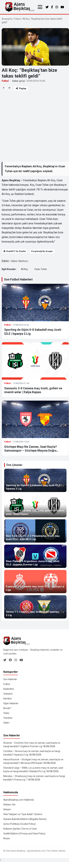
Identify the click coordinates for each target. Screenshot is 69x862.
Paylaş (22, 88)
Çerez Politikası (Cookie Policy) (19, 824)
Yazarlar (7, 718)
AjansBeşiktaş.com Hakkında (18, 799)
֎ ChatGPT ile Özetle (15, 251)
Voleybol (7, 693)
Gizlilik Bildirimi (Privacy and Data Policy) (24, 833)
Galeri (6, 722)
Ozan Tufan (40, 269)
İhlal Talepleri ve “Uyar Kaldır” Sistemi (22, 814)
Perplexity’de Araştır (42, 251)
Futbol (17, 18)
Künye (6, 838)
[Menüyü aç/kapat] (40, 7)
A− (4, 88)
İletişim (7, 809)
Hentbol (7, 698)
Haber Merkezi (19, 261)
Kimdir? (7, 708)
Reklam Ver (9, 804)
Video (6, 713)
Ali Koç (24, 269)
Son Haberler (10, 679)
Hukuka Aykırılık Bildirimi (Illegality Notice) (25, 819)
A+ (9, 88)
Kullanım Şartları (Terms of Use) (20, 828)
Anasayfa (7, 18)
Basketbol (8, 689)
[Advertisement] (34, 126)
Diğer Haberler (10, 703)
